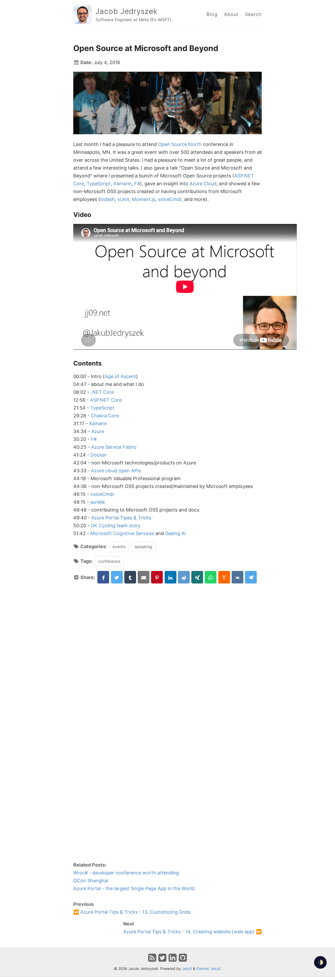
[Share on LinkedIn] (170, 577)
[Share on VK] (237, 577)
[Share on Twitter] (117, 577)
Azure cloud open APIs (116, 470)
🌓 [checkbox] (320, 962)
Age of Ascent (120, 376)
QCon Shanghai (90, 880)
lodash (107, 199)
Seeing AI (175, 533)
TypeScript (99, 183)
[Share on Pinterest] (157, 577)
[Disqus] (167, 649)
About (231, 14)
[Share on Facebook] (103, 577)
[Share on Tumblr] (130, 577)
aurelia (97, 502)
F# (137, 183)
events (119, 546)
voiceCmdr (170, 199)
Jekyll (187, 968)
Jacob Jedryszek (127, 11)
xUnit (123, 199)
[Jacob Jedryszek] (82, 14)
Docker (99, 455)
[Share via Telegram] (251, 577)
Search (253, 14)
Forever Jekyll (208, 968)
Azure (97, 431)
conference (109, 561)
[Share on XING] (197, 577)
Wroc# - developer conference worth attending (126, 872)
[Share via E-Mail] (143, 577)
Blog (211, 14)
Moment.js (143, 199)
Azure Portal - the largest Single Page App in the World (133, 888)
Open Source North (180, 144)
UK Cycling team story (116, 525)
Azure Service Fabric (114, 447)
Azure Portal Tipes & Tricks (121, 517)
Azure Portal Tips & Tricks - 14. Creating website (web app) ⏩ (192, 931)
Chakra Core (105, 415)
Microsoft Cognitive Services (122, 533)
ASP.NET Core (106, 400)
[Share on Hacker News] (224, 577)
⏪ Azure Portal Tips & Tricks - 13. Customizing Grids (132, 912)
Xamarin (122, 183)
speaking (143, 546)
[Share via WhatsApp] (210, 577)
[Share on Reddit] (184, 577)
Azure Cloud (202, 183)
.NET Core (102, 392)
